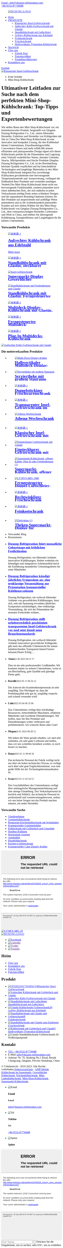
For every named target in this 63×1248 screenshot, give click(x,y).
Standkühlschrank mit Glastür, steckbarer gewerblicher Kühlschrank (31, 265)
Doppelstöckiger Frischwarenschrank (32, 392)
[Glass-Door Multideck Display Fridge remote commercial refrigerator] (14, 302)
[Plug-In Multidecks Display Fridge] (14, 331)
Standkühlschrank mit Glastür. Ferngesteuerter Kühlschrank (29, 296)
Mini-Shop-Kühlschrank (35, 1078)
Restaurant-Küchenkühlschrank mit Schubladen (33, 822)
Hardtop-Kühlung (17, 831)
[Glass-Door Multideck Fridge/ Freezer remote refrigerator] (14, 316)
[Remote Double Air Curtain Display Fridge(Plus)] (27, 478)
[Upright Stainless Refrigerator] (14, 233)
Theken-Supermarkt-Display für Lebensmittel (33, 528)
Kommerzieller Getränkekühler (24, 825)
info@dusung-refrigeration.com (33, 1054)
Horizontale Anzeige (19, 834)
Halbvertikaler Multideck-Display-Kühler (31, 365)
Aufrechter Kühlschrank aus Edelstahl (29, 242)
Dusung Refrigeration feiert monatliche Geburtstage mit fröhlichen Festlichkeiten (35, 547)
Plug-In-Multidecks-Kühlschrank (25, 337)
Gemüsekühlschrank (19, 819)
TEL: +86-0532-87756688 (22, 1051)
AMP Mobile (42, 1069)
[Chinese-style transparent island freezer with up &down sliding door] (21, 399)
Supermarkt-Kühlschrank (14, 1081)
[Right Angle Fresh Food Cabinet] (21, 492)
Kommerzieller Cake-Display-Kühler (27, 846)
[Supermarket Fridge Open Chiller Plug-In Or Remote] (35, 464)
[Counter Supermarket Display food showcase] (23, 520)
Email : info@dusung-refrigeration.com (22, 2)
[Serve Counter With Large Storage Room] (34, 371)
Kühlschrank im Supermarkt (16, 1072)
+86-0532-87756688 (12, 5)
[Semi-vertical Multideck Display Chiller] (31, 358)
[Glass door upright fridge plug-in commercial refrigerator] (14, 257)
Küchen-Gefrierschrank (20, 843)
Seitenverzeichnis (23, 1069)
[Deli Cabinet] (21, 506)
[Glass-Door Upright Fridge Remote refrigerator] (31, 288)
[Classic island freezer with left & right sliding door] (21, 427)
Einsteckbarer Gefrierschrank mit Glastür (32, 452)
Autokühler (14, 837)
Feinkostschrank (29, 511)
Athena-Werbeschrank (34, 418)
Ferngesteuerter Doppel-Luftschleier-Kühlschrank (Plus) (33, 486)
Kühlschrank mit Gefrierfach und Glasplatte (31, 828)
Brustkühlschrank (17, 840)
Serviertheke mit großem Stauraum (30, 377)
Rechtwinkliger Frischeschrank (28, 498)
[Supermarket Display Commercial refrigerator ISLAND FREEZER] (20, 272)
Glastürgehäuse (16, 816)
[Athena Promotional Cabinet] (28, 414)
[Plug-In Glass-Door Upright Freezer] (35, 445)
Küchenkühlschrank (27, 1075)
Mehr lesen (14, 252)
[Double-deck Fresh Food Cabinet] (21, 385)
